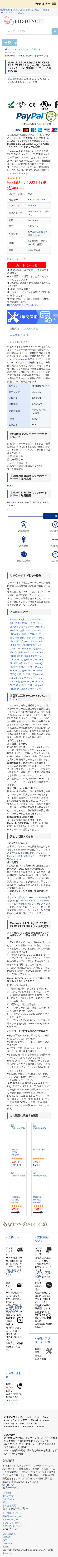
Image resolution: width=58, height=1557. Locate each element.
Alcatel (40, 1426)
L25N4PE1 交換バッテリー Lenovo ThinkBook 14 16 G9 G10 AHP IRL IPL (29, 659)
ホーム (10, 49)
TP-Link (33, 1423)
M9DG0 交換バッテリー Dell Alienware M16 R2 (29, 681)
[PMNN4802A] (40, 1182)
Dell (29, 1417)
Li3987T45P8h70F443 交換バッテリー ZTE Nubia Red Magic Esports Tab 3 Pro (29, 648)
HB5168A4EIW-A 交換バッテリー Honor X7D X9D (29, 689)
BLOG (21, 12)
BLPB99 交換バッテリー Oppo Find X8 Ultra (29, 626)
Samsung (9, 1423)
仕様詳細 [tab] (14, 328)
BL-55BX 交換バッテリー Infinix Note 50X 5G (29, 670)
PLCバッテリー (10, 1519)
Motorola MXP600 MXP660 (37, 1200)
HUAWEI (6, 1537)
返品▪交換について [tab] (19, 335)
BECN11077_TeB (37, 199)
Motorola (9, 52)
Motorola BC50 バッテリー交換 (34, 359)
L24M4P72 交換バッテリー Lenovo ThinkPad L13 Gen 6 (29, 641)
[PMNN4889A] (40, 1135)
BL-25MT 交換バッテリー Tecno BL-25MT (29, 637)
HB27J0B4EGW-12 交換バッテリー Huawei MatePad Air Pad (29, 634)
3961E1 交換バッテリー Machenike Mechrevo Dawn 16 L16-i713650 (29, 652)
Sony (45, 1417)
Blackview (28, 1426)
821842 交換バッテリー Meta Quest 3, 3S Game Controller (29, 663)
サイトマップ (7, 12)
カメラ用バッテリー (12, 1513)
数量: (9, 259)
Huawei (45, 1420)
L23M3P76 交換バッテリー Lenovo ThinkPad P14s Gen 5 (29, 678)
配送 (45, 9)
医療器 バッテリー (11, 1516)
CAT (4, 1540)
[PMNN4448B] (18, 1182)
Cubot (16, 1420)
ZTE (25, 1420)
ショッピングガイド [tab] (20, 341)
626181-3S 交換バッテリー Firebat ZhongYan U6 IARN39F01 (29, 623)
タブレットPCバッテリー (15, 1523)
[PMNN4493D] (18, 1135)
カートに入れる (27, 265)
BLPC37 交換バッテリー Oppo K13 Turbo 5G (29, 685)
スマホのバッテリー (28, 49)
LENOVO (7, 1543)
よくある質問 (9, 1505)
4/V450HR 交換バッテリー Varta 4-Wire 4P (29, 619)
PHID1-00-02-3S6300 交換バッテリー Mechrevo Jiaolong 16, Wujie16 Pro (29, 656)
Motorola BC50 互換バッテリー (23, 856)
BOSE (5, 1546)
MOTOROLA (8, 1534)
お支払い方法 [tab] (31, 328)
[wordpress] (3, 1485)
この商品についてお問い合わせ (26, 305)
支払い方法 (19, 9)
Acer (36, 1417)
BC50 (10, 485)
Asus (6, 1420)
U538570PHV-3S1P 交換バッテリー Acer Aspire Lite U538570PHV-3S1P (29, 645)
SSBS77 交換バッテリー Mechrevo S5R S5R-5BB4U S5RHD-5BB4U (29, 667)
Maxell (34, 1420)
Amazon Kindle (11, 1426)
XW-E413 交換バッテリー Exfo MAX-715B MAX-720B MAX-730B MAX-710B (29, 630)
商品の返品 (33, 9)
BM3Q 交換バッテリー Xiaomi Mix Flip (29, 674)
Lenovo (21, 1423)
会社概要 (5, 9)
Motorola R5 (38, 1149)
